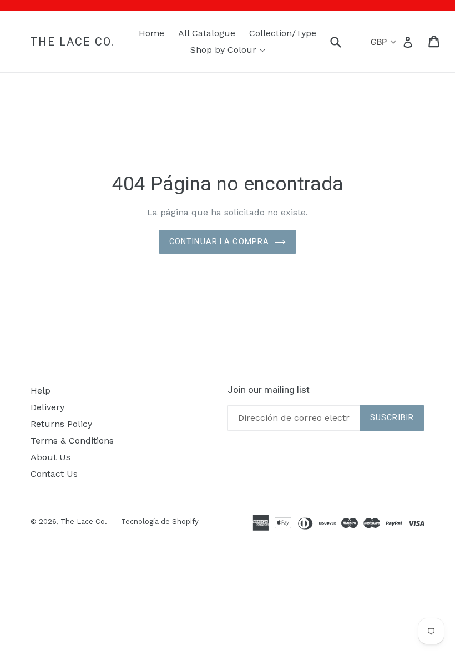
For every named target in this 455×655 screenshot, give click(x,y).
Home (151, 33)
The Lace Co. (72, 41)
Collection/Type (282, 33)
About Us (50, 457)
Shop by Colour (230, 49)
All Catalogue (206, 33)
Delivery (47, 407)
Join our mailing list (269, 389)
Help (40, 390)
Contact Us (54, 473)
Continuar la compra (219, 241)
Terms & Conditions (72, 440)
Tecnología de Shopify (160, 521)
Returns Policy (61, 424)
